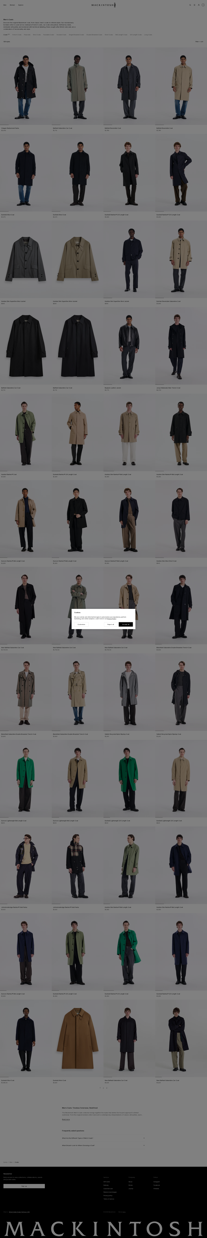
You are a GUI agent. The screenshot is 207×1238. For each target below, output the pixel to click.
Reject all (110, 624)
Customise (81, 624)
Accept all (125, 624)
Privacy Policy (111, 619)
